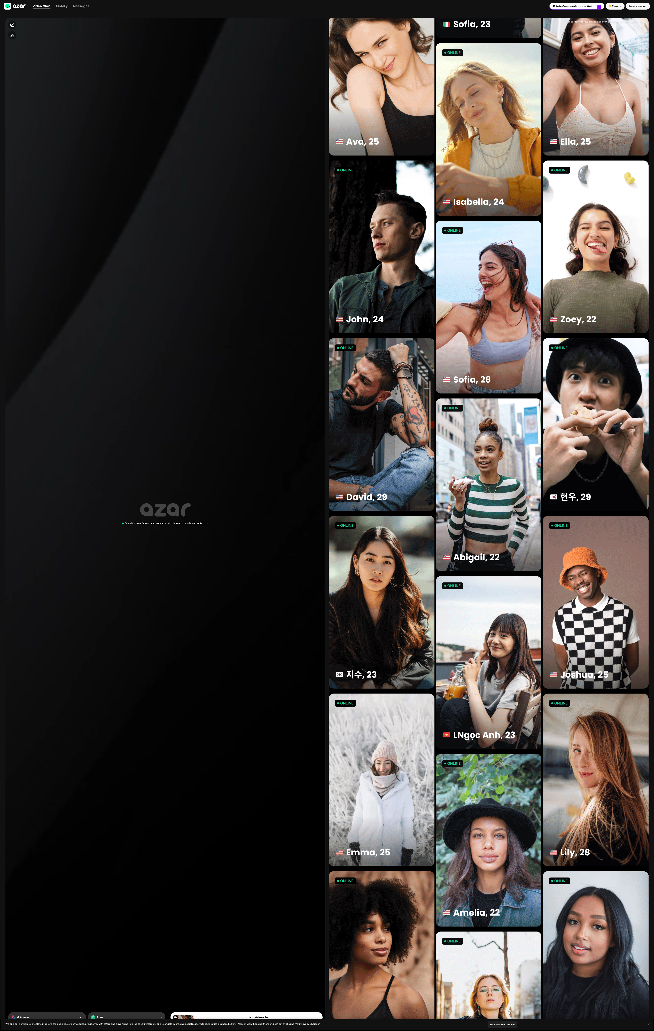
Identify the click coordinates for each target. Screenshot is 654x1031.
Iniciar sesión (638, 6)
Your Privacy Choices (502, 1024)
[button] (15, 6)
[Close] (648, 1024)
